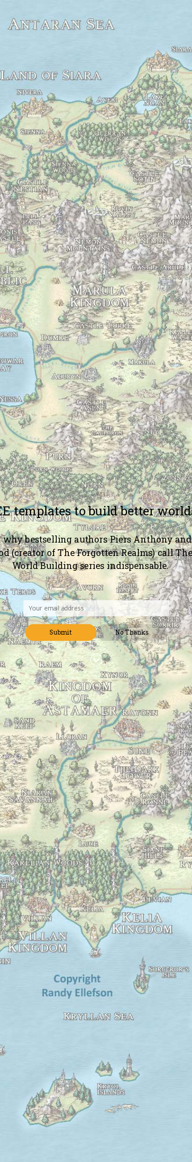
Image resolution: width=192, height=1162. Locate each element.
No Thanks (132, 632)
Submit (61, 632)
